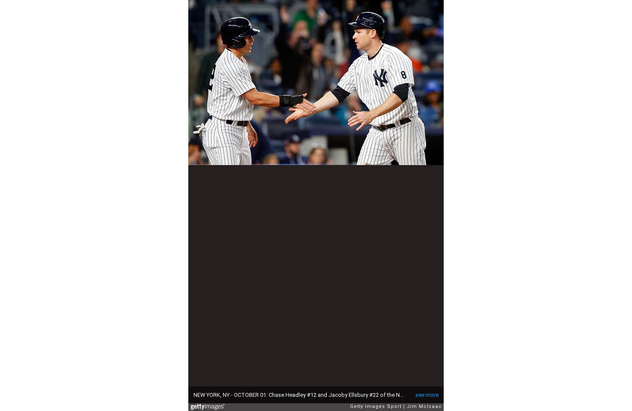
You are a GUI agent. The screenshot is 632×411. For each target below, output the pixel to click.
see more (427, 395)
